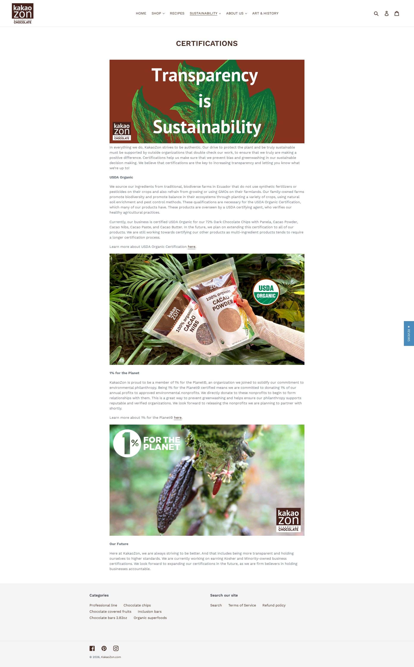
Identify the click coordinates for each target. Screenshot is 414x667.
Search (216, 605)
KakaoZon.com (111, 657)
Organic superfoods (150, 618)
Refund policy (273, 605)
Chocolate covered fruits (110, 611)
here (191, 247)
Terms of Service (242, 605)
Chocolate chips (137, 605)
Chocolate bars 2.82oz (108, 618)
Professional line (103, 605)
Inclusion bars (150, 611)
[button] (409, 333)
